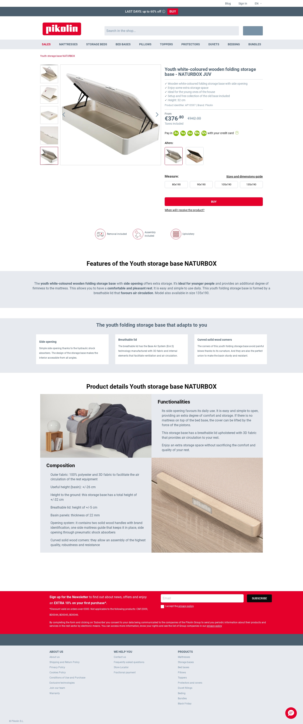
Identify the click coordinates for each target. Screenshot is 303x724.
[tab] (214, 210)
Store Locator (121, 667)
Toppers (182, 677)
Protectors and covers (190, 682)
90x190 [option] (201, 184)
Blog (227, 3)
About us (54, 657)
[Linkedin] (168, 640)
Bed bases (183, 667)
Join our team (57, 688)
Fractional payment (125, 672)
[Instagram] (160, 640)
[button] (256, 4)
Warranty (54, 693)
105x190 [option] (226, 184)
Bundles (182, 698)
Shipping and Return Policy (64, 662)
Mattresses (184, 657)
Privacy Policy (57, 667)
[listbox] (215, 185)
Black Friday (184, 703)
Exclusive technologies (62, 682)
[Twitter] (144, 640)
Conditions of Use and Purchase (67, 677)
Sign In (242, 3)
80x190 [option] (176, 184)
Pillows (182, 672)
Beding (182, 693)
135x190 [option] (251, 184)
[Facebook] (135, 640)
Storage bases (186, 662)
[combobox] (172, 30)
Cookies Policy (57, 672)
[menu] (151, 44)
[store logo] (61, 26)
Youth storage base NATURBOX (57, 56)
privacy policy (186, 606)
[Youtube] (152, 640)
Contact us (120, 657)
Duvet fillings (185, 688)
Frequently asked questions (129, 662)
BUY (172, 11)
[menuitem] (46, 44)
